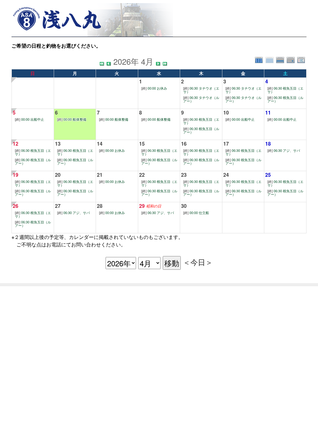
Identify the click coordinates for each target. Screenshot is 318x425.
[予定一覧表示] (302, 59)
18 (268, 143)
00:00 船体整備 (71, 119)
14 (99, 143)
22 (142, 174)
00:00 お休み (154, 88)
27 (58, 205)
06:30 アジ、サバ (283, 150)
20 (58, 174)
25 (268, 174)
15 (142, 143)
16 (184, 143)
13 (58, 143)
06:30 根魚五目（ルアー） (285, 99)
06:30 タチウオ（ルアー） (201, 99)
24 (226, 174)
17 (226, 143)
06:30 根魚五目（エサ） (285, 90)
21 (99, 174)
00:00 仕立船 (196, 212)
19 (15, 174)
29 (142, 205)
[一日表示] (292, 59)
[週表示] (281, 59)
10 (226, 112)
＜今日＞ (198, 261)
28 (99, 205)
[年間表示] (260, 59)
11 (268, 112)
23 (184, 174)
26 (15, 205)
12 (15, 143)
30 (184, 205)
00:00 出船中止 (29, 119)
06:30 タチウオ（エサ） (201, 90)
